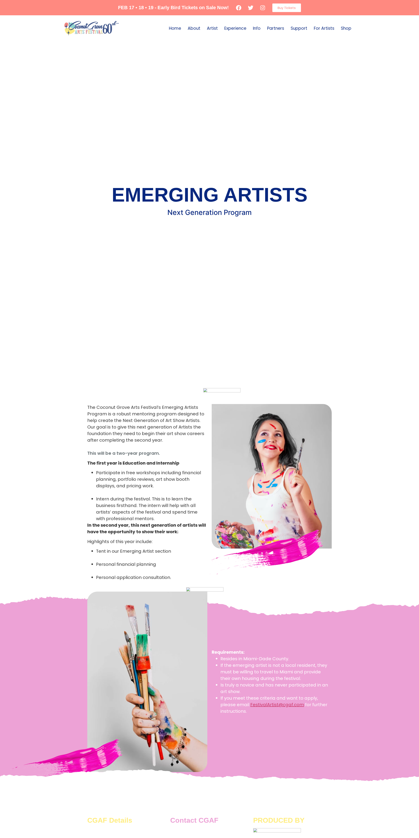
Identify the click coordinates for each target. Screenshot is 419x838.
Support (299, 28)
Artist (212, 28)
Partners (275, 28)
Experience (235, 28)
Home (175, 28)
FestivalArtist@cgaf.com (277, 705)
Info (257, 28)
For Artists (324, 28)
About (194, 28)
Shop (346, 28)
